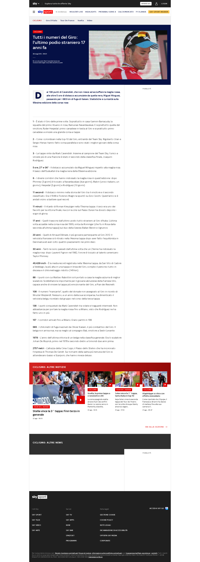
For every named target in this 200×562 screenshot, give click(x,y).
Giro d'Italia (51, 20)
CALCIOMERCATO (126, 12)
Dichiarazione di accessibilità (113, 530)
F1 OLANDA (141, 12)
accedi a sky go (157, 508)
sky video (36, 525)
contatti (154, 553)
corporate (105, 541)
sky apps (70, 520)
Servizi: (69, 509)
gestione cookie (107, 515)
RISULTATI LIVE (76, 12)
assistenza (146, 553)
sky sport (36, 515)
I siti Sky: (35, 509)
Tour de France (67, 20)
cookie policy (106, 520)
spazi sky (70, 535)
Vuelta (81, 20)
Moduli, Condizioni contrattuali (66, 553)
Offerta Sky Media (108, 535)
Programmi (71, 541)
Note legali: (104, 509)
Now (68, 525)
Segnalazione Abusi (95, 557)
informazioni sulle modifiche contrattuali (107, 553)
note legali (105, 525)
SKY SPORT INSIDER (159, 12)
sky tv (69, 515)
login (164, 4)
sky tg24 (36, 520)
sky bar (69, 530)
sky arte (36, 530)
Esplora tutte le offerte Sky (58, 4)
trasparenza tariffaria (133, 553)
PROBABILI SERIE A (107, 12)
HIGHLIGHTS (90, 12)
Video (89, 20)
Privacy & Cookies (85, 553)
